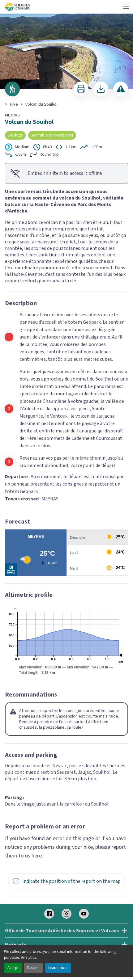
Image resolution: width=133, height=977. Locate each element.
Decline (33, 968)
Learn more (57, 968)
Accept (13, 968)
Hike (14, 104)
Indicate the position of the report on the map (71, 881)
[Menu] (126, 7)
